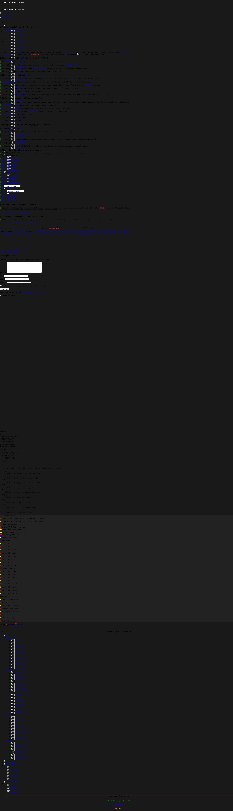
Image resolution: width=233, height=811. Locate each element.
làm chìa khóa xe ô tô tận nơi (72, 65)
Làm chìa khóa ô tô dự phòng (10, 108)
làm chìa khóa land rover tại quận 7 (35, 233)
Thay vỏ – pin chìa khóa (8, 441)
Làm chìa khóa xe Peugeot (9, 186)
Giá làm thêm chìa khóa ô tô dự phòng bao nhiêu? (18, 212)
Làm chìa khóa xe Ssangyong (10, 193)
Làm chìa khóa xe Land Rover (10, 175)
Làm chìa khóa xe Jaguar (9, 170)
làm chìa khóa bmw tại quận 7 (95, 231)
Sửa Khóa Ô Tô (8, 459)
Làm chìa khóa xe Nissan (9, 184)
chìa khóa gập (88, 85)
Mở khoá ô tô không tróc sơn (10, 618)
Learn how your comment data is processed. (35, 292)
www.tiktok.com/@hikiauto (10, 537)
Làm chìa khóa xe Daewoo (9, 162)
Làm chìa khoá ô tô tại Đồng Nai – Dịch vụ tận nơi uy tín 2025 (22, 483)
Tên (1, 275)
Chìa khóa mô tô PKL (7, 438)
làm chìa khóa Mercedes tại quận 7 (93, 233)
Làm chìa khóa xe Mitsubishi (10, 183)
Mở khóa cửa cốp (6, 439)
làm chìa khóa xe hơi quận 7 (93, 235)
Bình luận (3, 272)
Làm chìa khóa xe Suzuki (9, 196)
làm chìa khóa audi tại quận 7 (77, 231)
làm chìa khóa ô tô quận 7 (39, 235)
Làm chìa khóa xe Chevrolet (10, 562)
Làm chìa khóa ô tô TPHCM (10, 605)
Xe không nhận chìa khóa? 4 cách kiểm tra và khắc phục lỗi (21, 223)
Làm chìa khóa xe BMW (9, 160)
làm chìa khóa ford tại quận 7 (113, 231)
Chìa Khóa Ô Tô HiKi (18, 625)
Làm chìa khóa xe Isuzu (9, 168)
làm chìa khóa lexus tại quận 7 (55, 233)
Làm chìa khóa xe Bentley (9, 158)
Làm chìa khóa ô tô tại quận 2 (8, 252)
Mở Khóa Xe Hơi (9, 455)
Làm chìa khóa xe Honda (9, 165)
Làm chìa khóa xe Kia (8, 173)
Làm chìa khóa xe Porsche (9, 188)
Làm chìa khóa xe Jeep (8, 171)
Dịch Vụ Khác (10, 783)
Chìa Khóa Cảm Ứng (12, 152)
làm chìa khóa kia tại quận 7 (17, 233)
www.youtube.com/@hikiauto (10, 534)
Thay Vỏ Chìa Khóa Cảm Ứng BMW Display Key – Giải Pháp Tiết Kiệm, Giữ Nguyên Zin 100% (32, 468)
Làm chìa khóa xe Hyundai (9, 166)
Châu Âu (10, 715)
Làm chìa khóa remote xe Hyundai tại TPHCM (17, 512)
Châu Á (9, 60)
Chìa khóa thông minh (8, 114)
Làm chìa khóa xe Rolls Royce (11, 191)
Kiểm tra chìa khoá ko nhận (9, 608)
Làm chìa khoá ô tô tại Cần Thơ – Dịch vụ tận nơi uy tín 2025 (21, 478)
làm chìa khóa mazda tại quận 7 (73, 233)
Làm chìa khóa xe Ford (8, 163)
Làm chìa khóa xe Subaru (9, 194)
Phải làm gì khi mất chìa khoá (10, 611)
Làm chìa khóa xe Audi (8, 157)
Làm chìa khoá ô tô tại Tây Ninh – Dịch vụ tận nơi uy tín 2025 (22, 488)
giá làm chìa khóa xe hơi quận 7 (59, 231)
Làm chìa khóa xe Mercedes (10, 180)
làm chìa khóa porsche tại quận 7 (56, 235)
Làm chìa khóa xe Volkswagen (11, 199)
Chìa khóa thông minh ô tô (9, 82)
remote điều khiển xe (38, 68)
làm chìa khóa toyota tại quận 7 (76, 235)
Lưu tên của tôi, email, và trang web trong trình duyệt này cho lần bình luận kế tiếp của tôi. (28, 286)
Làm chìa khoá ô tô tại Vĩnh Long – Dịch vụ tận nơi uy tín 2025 (22, 473)
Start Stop (13, 789)
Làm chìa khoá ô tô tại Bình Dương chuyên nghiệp (18, 497)
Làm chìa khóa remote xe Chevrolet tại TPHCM (14, 250)
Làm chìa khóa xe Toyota (9, 198)
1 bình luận (33, 507)
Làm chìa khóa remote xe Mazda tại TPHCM (17, 507)
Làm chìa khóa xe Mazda (9, 178)
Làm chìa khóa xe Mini (8, 181)
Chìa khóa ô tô (5, 436)
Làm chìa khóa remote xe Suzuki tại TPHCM (17, 502)
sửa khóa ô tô (118, 220)
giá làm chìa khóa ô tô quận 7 (41, 231)
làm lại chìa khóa (66, 52)
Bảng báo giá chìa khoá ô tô (10, 602)
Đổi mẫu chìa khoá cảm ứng (9, 599)
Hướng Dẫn (7, 452)
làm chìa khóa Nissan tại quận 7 (22, 235)
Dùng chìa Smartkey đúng (9, 621)
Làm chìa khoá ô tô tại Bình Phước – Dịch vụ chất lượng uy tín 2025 (23, 492)
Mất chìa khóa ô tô (7, 105)
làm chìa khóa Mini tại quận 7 (112, 233)
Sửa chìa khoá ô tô (7, 615)
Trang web (3, 282)
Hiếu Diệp (25, 32)
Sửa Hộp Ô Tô (8, 457)
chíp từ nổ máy (32, 111)
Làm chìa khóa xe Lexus (9, 176)
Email (2, 279)
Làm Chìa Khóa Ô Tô (5, 23)
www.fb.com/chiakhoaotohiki (10, 536)
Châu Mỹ (10, 83)
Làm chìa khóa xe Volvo (9, 201)
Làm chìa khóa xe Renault (9, 189)
